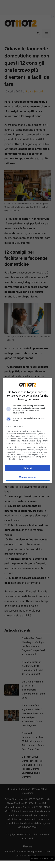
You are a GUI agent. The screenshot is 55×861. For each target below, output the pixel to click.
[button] (27, 426)
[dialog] (27, 430)
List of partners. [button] (42, 443)
